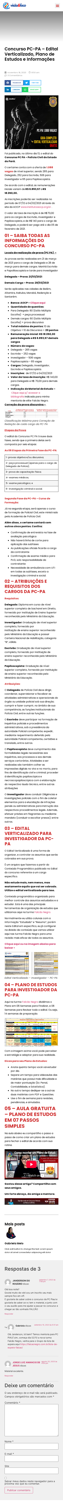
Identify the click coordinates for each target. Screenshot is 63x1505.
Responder (9, 1314)
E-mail (9, 1454)
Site (7, 1466)
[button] (57, 5)
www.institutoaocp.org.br (36, 207)
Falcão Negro (30, 1002)
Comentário (12, 1402)
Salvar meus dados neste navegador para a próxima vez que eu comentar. (30, 1482)
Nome (9, 1441)
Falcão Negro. (42, 912)
